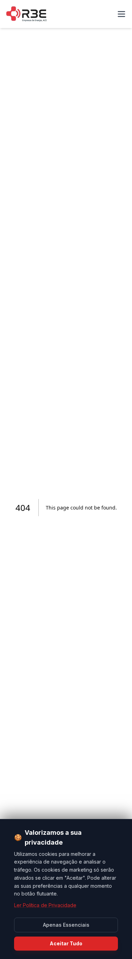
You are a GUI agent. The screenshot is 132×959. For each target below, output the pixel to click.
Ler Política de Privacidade (45, 905)
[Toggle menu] (121, 14)
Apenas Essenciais (66, 925)
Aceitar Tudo (66, 943)
